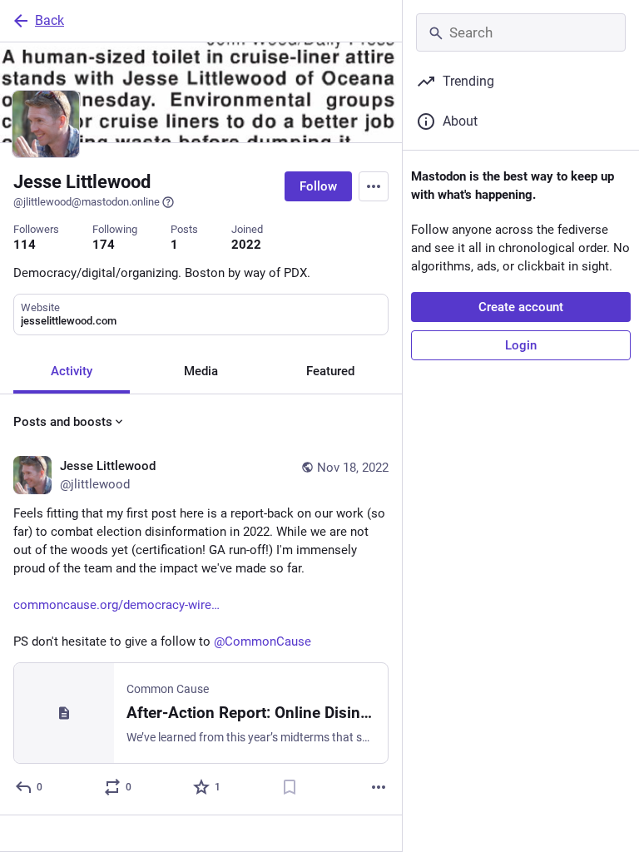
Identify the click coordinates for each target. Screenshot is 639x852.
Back (49, 20)
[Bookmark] (290, 787)
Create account (520, 307)
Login (521, 345)
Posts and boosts (62, 421)
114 (24, 244)
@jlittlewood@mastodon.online (86, 202)
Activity (71, 371)
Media (201, 371)
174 (103, 244)
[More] (379, 787)
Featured (330, 371)
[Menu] (374, 186)
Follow (318, 186)
